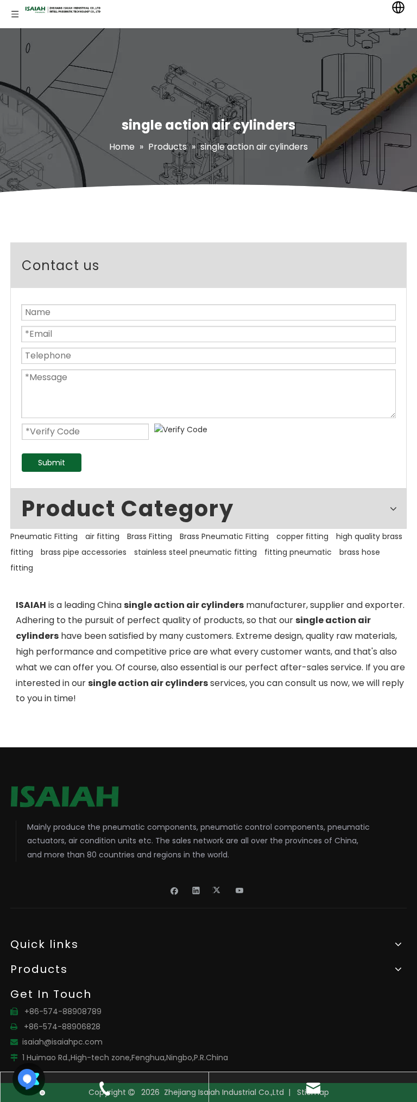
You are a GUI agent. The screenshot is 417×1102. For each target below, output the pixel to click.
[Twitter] (218, 890)
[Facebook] (174, 890)
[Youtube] (240, 890)
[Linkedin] (196, 890)
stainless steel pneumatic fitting (195, 552)
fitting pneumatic (298, 552)
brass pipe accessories (84, 552)
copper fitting (302, 536)
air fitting (102, 536)
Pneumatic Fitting (44, 536)
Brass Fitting (149, 536)
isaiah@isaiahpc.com (62, 1041)
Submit (51, 462)
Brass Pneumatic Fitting (224, 536)
